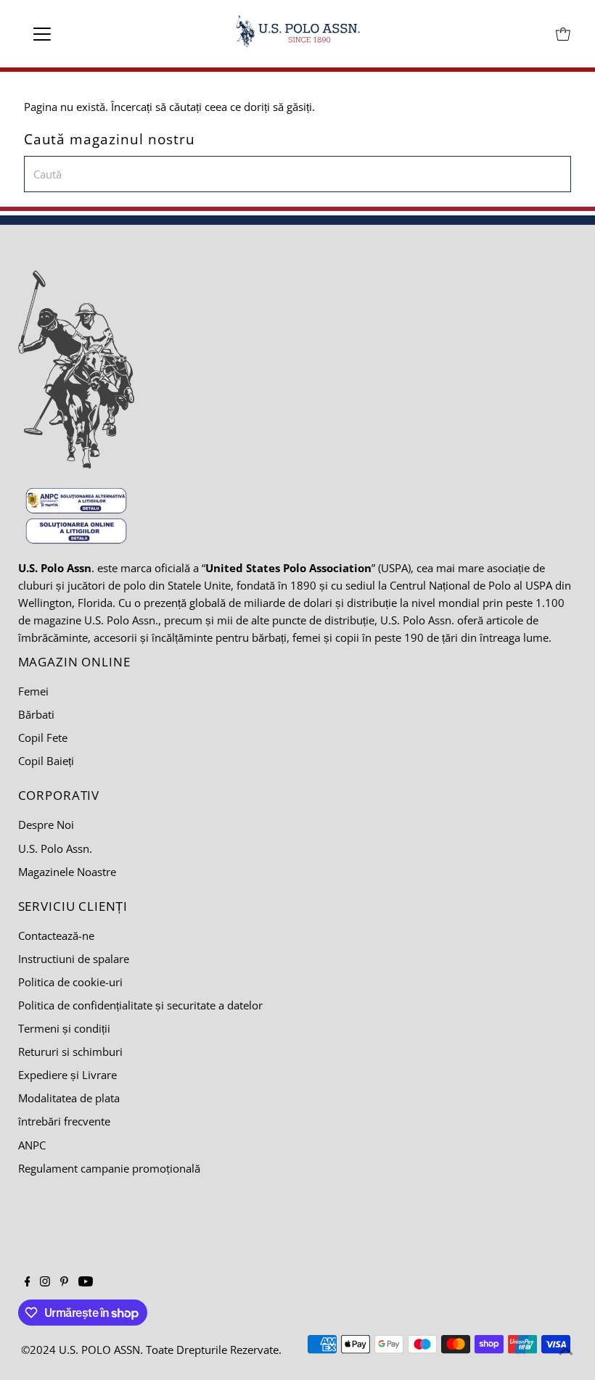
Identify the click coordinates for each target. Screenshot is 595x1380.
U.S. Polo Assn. (55, 848)
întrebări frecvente (64, 1121)
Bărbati (36, 714)
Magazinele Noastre (67, 871)
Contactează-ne (56, 935)
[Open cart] (563, 34)
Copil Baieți (46, 760)
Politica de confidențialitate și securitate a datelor (140, 1005)
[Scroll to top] (565, 1350)
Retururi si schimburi (70, 1051)
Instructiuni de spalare (73, 958)
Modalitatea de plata (69, 1098)
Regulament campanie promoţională (109, 1168)
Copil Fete (42, 737)
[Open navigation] (89, 34)
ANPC (32, 1145)
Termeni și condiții (64, 1028)
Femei (33, 691)
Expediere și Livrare (67, 1074)
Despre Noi (46, 824)
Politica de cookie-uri (70, 982)
